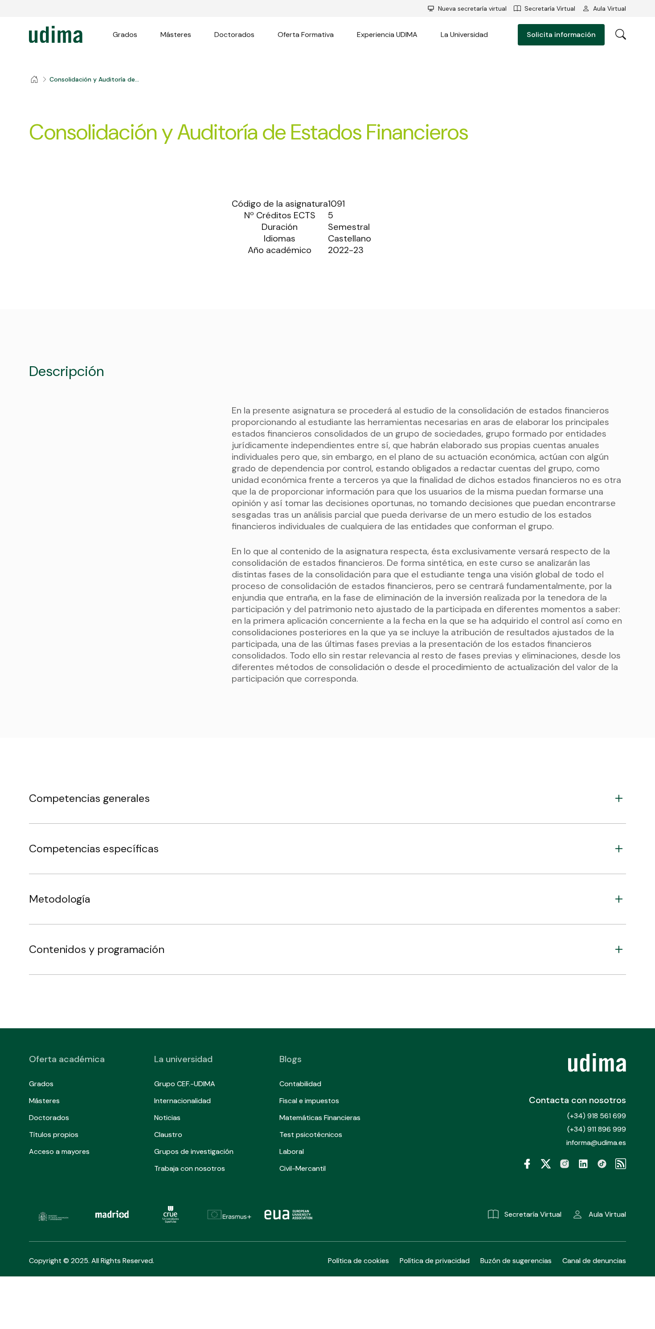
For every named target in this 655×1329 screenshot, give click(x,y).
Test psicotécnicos (310, 1134)
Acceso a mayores (59, 1151)
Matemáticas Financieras (319, 1117)
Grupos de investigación (193, 1151)
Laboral (291, 1151)
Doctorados (234, 34)
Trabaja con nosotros (189, 1168)
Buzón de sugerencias (516, 1260)
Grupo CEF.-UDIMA (184, 1083)
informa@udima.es (596, 1142)
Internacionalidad (182, 1100)
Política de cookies (358, 1260)
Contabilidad (300, 1083)
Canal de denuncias (594, 1260)
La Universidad (464, 34)
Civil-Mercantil (302, 1168)
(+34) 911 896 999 (596, 1129)
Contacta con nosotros (577, 1100)
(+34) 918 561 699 (596, 1115)
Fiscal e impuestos (309, 1100)
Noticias (167, 1117)
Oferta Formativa (306, 34)
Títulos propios (53, 1134)
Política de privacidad (435, 1260)
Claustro (168, 1134)
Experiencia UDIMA (387, 34)
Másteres (175, 34)
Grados (125, 34)
